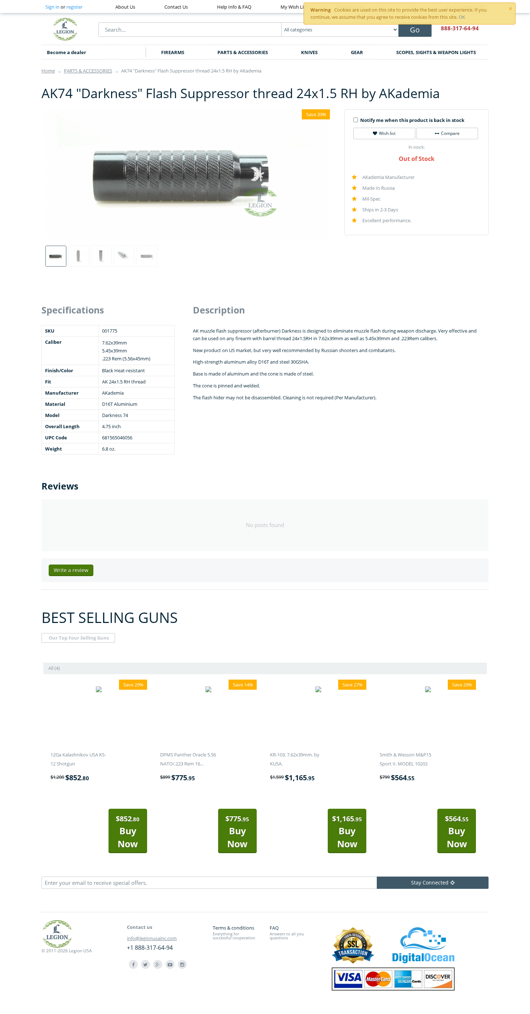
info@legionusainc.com (152, 938)
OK (462, 17)
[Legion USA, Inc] (65, 29)
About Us (125, 7)
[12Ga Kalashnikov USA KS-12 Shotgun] (99, 690)
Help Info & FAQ (234, 7)
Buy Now (128, 832)
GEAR (357, 52)
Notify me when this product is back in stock (412, 120)
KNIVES (309, 52)
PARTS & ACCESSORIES (242, 52)
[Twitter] (145, 964)
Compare (450, 133)
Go (415, 30)
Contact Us (176, 7)
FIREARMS (172, 52)
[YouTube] (170, 964)
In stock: (416, 147)
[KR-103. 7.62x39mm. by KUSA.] (318, 690)
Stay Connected (430, 882)
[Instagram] (182, 964)
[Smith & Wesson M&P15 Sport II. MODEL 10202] (428, 690)
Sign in (52, 7)
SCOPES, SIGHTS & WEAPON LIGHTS (436, 52)
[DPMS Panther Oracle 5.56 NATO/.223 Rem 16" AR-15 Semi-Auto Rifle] (208, 690)
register (74, 7)
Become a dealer (66, 52)
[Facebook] (133, 964)
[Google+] (157, 964)
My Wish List (294, 7)
